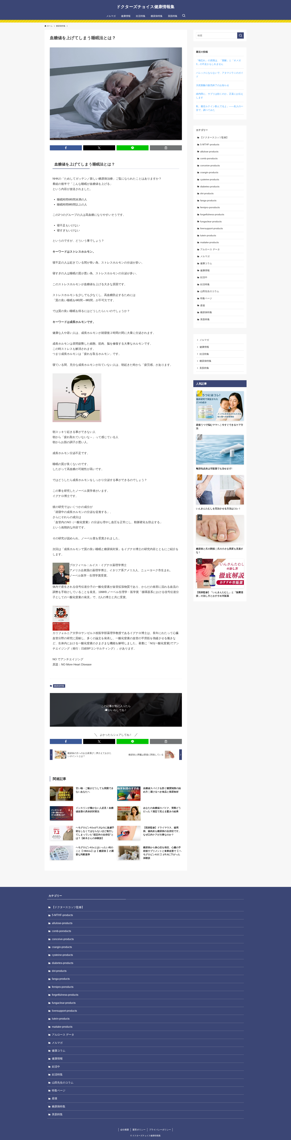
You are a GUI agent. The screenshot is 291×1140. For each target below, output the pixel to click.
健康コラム (206, 263)
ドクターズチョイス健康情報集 (145, 7)
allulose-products (209, 151)
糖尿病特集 (59, 686)
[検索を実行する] (240, 35)
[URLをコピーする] (166, 147)
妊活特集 (205, 284)
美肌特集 (205, 319)
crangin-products (209, 172)
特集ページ (206, 298)
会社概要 (124, 1129)
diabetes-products (209, 186)
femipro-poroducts (210, 207)
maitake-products (209, 242)
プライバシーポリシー (160, 1129)
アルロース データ (210, 249)
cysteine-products (209, 179)
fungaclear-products (211, 221)
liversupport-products (211, 228)
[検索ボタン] (183, 16)
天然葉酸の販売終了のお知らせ (212, 85)
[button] (66, 147)
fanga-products (208, 200)
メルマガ (205, 256)
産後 (202, 305)
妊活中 (203, 277)
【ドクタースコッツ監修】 (214, 137)
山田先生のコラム (209, 291)
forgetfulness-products (212, 214)
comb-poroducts (209, 158)
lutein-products (208, 235)
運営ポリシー (139, 1129)
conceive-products (210, 165)
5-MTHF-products (209, 144)
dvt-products (207, 193)
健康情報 (205, 270)
